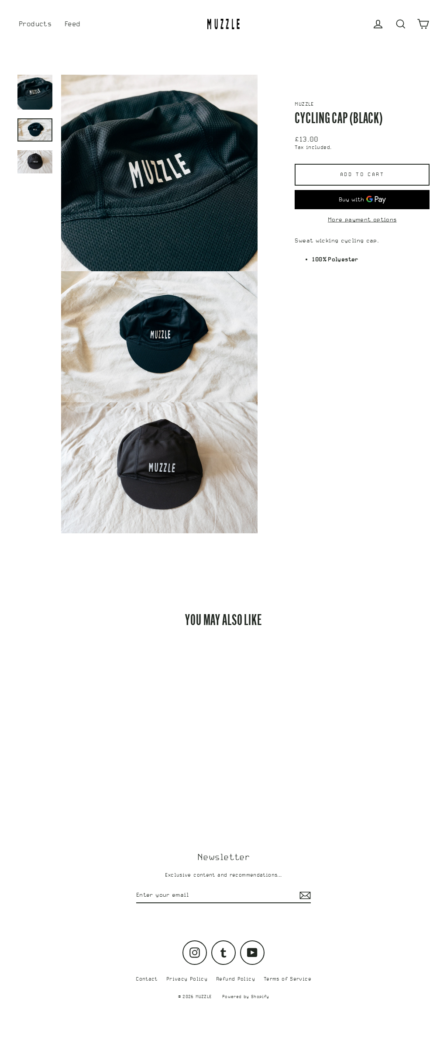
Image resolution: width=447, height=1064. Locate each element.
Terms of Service (287, 979)
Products (35, 24)
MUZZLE (304, 104)
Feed (73, 24)
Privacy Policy (186, 979)
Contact (147, 979)
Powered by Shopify (245, 996)
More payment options (362, 219)
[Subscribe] (304, 895)
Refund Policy (235, 979)
